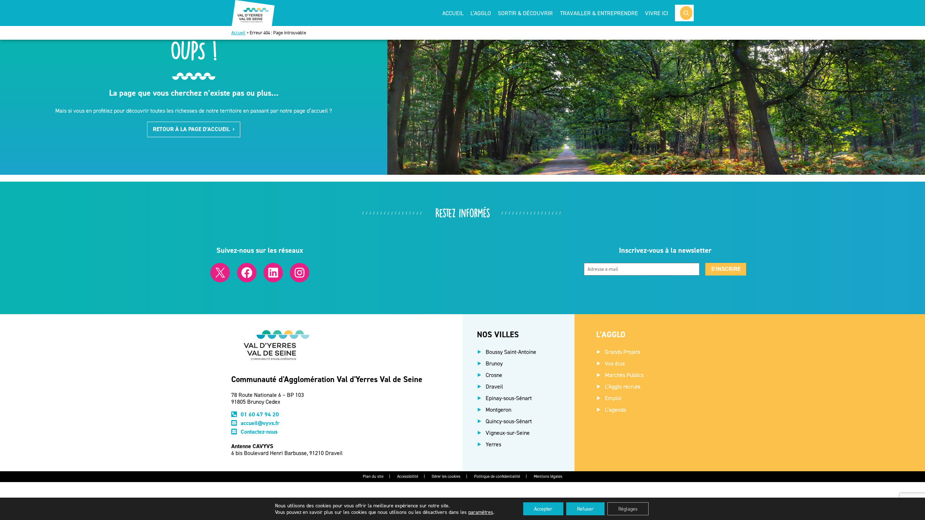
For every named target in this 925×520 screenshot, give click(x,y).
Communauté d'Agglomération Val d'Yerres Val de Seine (326, 379)
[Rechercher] (686, 13)
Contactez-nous (259, 432)
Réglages (628, 509)
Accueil (453, 13)
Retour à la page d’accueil (191, 129)
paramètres (480, 512)
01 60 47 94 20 (260, 414)
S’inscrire (725, 269)
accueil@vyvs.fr (260, 423)
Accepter (543, 509)
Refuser (585, 509)
